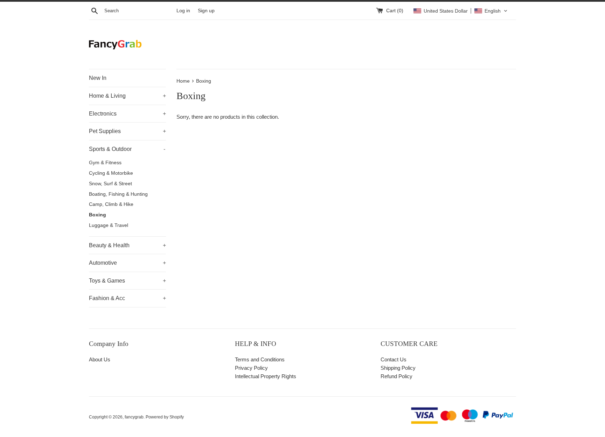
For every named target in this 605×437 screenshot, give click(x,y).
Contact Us (393, 359)
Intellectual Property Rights (265, 376)
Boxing (97, 214)
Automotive (127, 263)
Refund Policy (396, 376)
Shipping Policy (398, 368)
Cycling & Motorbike (111, 173)
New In (97, 78)
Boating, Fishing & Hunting (118, 194)
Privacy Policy (251, 368)
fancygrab (134, 417)
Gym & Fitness (105, 162)
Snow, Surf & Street (110, 183)
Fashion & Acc (127, 298)
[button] (460, 10)
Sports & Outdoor (127, 149)
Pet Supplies (127, 131)
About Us (99, 359)
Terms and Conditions (260, 359)
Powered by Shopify (165, 417)
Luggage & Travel (108, 225)
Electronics (127, 114)
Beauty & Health (127, 245)
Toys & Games (127, 281)
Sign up (206, 10)
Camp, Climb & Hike (111, 204)
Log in (183, 10)
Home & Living (127, 96)
